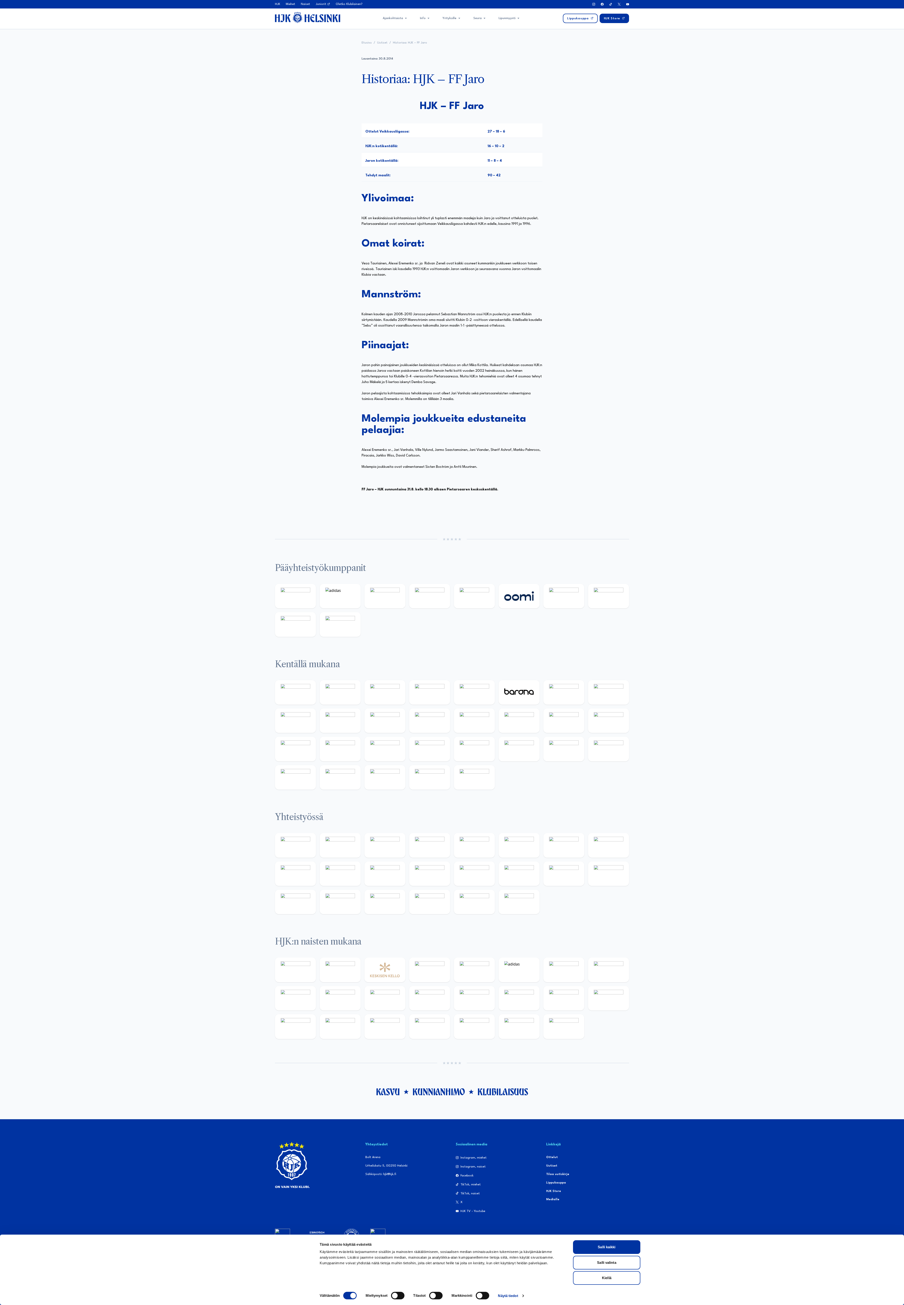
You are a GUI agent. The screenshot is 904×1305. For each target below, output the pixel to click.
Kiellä (606, 1278)
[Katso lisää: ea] (295, 777)
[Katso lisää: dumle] (519, 749)
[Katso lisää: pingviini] (384, 692)
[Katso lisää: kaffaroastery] (474, 845)
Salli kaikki (606, 1247)
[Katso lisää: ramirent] (384, 749)
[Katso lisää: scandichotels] (474, 777)
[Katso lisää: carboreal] (340, 692)
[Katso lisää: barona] (519, 692)
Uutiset (382, 42)
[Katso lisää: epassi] (429, 998)
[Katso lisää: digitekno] (295, 720)
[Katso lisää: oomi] (519, 596)
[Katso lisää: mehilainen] (340, 624)
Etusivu (367, 42)
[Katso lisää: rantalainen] (340, 970)
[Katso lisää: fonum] (608, 970)
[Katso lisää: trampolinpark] (295, 845)
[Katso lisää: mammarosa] (474, 902)
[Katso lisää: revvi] (295, 596)
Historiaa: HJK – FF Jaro (410, 42)
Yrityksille (449, 18)
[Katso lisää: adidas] (340, 596)
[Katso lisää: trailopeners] (429, 692)
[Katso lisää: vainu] (563, 970)
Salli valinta (606, 1263)
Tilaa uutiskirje (557, 1174)
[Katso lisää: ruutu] (474, 596)
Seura (477, 18)
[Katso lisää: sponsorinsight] (519, 902)
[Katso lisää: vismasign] (384, 777)
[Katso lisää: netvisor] (340, 777)
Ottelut (552, 1157)
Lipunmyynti (507, 18)
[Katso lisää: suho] (384, 902)
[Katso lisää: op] (429, 596)
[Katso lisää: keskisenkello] (384, 970)
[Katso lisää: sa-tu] (340, 873)
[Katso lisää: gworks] (563, 873)
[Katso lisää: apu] (429, 720)
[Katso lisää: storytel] (608, 692)
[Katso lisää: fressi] (340, 998)
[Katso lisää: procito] (429, 902)
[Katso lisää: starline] (519, 720)
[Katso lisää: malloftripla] (340, 749)
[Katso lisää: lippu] (519, 873)
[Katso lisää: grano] (563, 749)
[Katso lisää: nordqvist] (474, 692)
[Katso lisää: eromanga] (429, 845)
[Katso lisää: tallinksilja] (608, 596)
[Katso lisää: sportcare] (340, 902)
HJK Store (553, 1191)
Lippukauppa (556, 1182)
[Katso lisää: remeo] (429, 777)
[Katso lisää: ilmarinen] (563, 720)
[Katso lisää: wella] (384, 998)
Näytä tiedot (508, 1296)
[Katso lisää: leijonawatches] (384, 720)
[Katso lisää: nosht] (384, 845)
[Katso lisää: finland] (519, 998)
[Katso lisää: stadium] (295, 624)
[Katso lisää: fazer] (474, 749)
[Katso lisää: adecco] (563, 692)
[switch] (397, 1295)
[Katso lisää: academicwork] (295, 749)
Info (423, 18)
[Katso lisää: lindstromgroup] (295, 873)
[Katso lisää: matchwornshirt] (608, 873)
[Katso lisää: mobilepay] (295, 692)
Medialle (552, 1199)
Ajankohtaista (393, 18)
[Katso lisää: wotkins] (563, 845)
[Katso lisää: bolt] (563, 596)
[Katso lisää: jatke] (340, 720)
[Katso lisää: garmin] (429, 873)
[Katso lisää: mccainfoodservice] (519, 845)
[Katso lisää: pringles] (608, 845)
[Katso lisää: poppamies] (340, 845)
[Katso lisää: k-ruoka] (608, 749)
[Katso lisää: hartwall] (384, 596)
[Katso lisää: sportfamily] (474, 873)
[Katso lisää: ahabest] (295, 902)
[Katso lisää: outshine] (384, 873)
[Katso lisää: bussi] (608, 720)
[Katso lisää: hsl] (429, 749)
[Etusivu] (307, 17)
